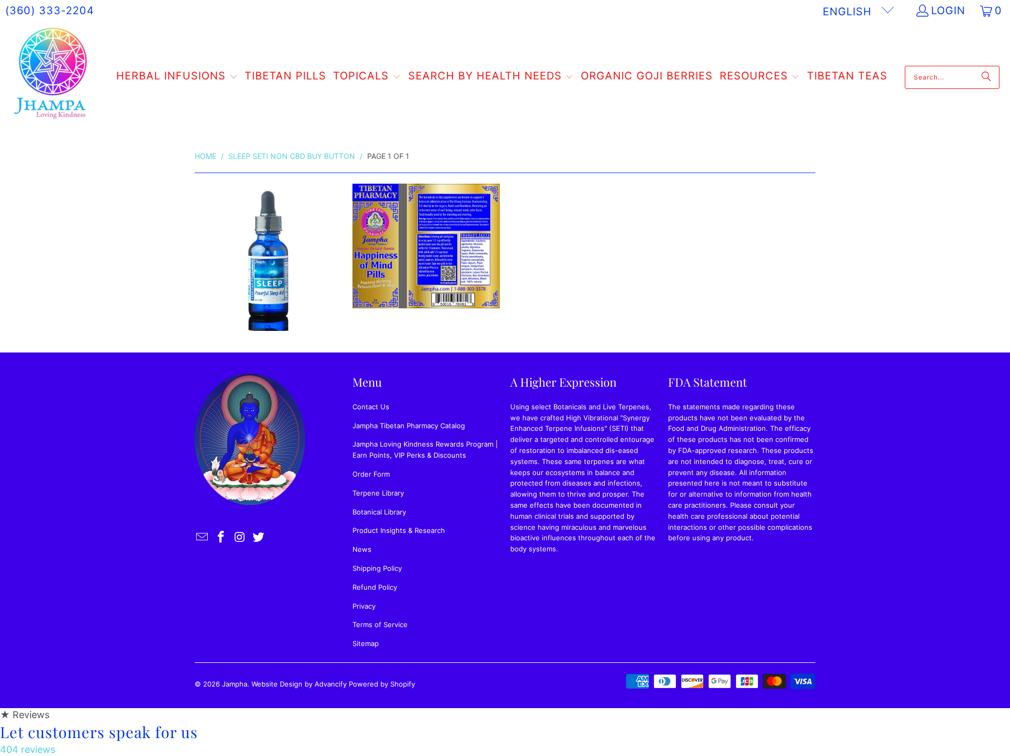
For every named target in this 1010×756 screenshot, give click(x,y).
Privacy (364, 606)
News (361, 549)
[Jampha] (51, 77)
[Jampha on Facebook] (221, 537)
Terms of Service (380, 624)
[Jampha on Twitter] (259, 537)
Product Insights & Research (398, 530)
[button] (177, 77)
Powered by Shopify (382, 684)
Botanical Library (379, 512)
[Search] (986, 77)
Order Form (371, 474)
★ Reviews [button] (24, 714)
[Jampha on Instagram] (240, 537)
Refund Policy (374, 587)
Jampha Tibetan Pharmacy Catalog (408, 425)
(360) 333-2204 (49, 10)
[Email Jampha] (202, 537)
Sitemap (365, 643)
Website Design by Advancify (299, 684)
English (849, 11)
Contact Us (370, 406)
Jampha (234, 684)
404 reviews (27, 749)
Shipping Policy (377, 568)
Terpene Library (378, 493)
